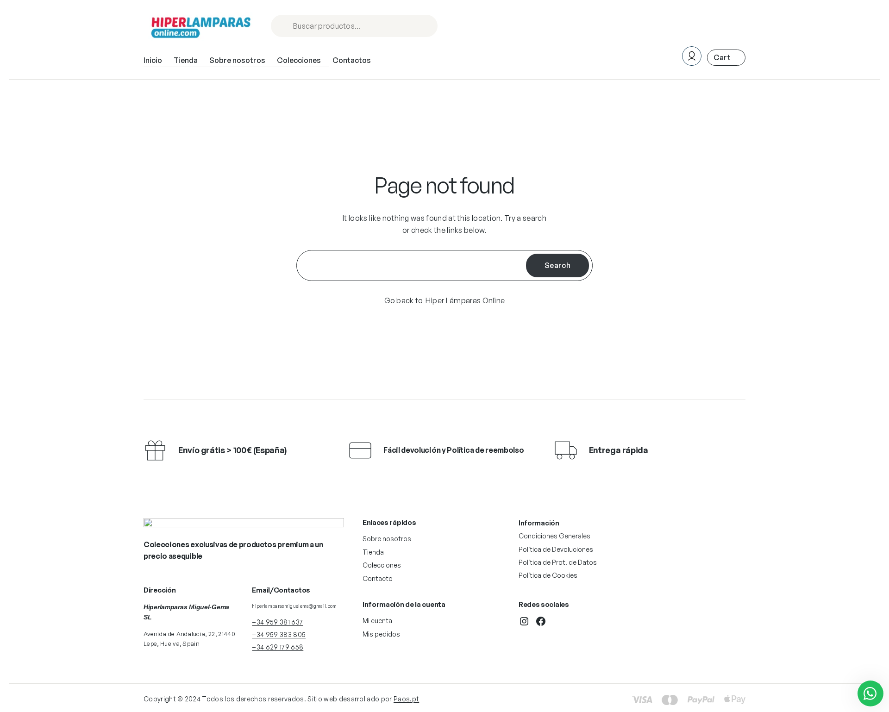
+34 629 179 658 (277, 647)
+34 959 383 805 (279, 634)
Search (557, 265)
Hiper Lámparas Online (465, 300)
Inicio (153, 60)
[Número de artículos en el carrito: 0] (726, 58)
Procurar (426, 26)
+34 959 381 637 (277, 622)
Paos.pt (406, 699)
